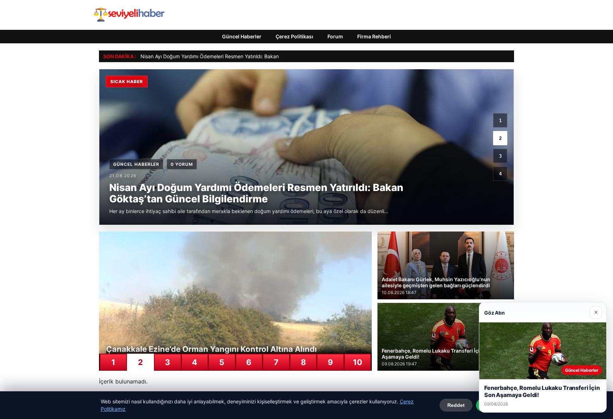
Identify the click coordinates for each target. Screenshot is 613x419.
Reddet (456, 405)
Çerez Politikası (294, 36)
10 (357, 362)
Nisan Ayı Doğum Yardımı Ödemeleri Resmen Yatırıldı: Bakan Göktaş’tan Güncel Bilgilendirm (245, 56)
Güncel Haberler (241, 36)
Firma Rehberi (374, 36)
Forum (335, 36)
